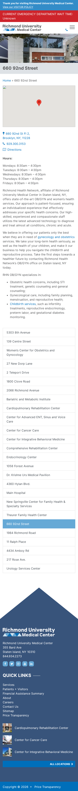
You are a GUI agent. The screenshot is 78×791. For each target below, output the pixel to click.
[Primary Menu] (72, 27)
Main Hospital (16, 493)
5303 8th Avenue (18, 332)
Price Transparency (16, 715)
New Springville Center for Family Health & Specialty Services (36, 504)
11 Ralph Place (16, 542)
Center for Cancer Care (23, 430)
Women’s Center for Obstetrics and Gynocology (31, 352)
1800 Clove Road (18, 381)
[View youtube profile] (24, 663)
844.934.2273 (12, 656)
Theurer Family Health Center (27, 515)
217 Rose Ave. (16, 559)
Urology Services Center (23, 568)
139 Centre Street (19, 341)
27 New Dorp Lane (19, 363)
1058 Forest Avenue (20, 466)
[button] (39, 103)
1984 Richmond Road (21, 533)
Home (7, 80)
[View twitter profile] (11, 663)
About (7, 698)
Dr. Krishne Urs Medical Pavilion (28, 475)
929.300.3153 (16, 144)
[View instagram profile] (18, 663)
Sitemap (8, 711)
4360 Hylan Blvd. (18, 484)
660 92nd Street (18, 524)
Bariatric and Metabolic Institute (28, 399)
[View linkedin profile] (31, 663)
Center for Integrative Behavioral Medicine (36, 439)
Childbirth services (23, 304)
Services (8, 685)
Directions (14, 149)
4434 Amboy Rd (18, 550)
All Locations (60, 764)
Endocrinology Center (22, 457)
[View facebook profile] (5, 663)
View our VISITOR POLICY (18, 6)
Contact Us (10, 706)
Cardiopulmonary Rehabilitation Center (33, 408)
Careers (8, 702)
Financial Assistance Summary (23, 693)
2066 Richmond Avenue (23, 390)
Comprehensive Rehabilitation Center (32, 448)
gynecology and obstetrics (56, 237)
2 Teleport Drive (18, 372)
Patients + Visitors (15, 689)
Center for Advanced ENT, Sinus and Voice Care (36, 419)
